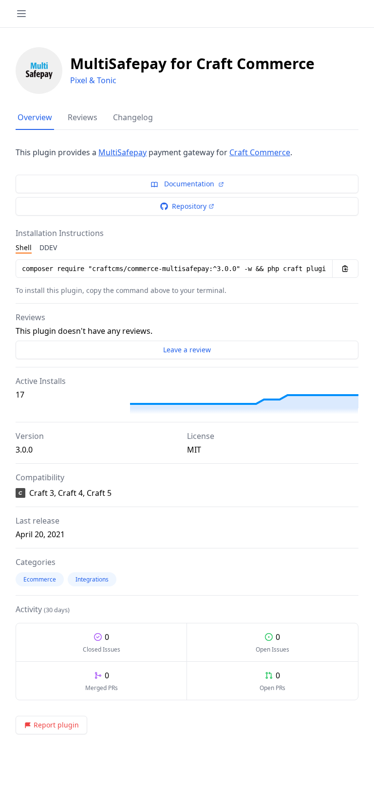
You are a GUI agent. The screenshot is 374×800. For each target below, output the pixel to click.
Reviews (82, 117)
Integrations (92, 579)
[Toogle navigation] (21, 13)
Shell (24, 247)
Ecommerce (39, 579)
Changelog (133, 117)
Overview (35, 117)
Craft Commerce (259, 152)
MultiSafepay (122, 152)
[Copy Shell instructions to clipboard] (345, 268)
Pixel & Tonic (93, 80)
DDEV (48, 247)
